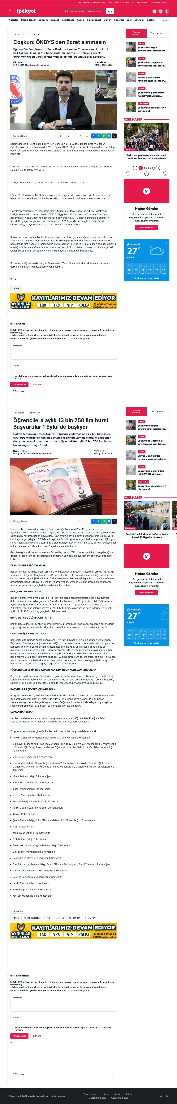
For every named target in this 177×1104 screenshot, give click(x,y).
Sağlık (150, 20)
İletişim (129, 1094)
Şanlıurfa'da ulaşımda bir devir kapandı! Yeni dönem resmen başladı (151, 66)
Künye (105, 1094)
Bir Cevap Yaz (17, 324)
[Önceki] (128, 179)
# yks (49, 918)
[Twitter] (161, 1096)
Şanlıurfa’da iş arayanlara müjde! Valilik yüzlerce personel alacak (151, 96)
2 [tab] (140, 174)
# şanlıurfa (90, 918)
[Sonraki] (165, 179)
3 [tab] (146, 174)
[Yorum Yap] (75, 135)
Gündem (43, 20)
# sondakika (74, 918)
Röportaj (119, 20)
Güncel (141, 58)
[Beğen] (61, 135)
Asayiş (80, 20)
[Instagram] (167, 1096)
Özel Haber (68, 20)
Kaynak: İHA (18, 911)
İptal (27, 976)
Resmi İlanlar (28, 20)
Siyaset (54, 20)
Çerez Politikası (119, 1098)
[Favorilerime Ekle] (68, 135)
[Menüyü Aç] (10, 11)
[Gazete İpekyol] (26, 11)
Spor (129, 20)
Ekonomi (139, 20)
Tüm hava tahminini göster (146, 284)
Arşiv (117, 1094)
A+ (81, 136)
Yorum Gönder (19, 384)
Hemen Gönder (147, 233)
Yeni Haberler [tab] (156, 33)
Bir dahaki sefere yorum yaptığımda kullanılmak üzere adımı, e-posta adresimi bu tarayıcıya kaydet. (63, 377)
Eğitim (107, 20)
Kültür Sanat (94, 20)
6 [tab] (146, 179)
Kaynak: (16, 288)
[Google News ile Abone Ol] (20, 136)
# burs (16, 918)
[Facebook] (155, 1096)
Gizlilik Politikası (97, 1098)
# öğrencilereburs (32, 918)
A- (87, 136)
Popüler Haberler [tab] (136, 33)
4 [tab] (152, 174)
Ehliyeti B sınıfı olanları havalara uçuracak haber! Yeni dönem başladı (151, 81)
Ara (110, 11)
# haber (60, 918)
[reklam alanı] (63, 301)
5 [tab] (158, 174)
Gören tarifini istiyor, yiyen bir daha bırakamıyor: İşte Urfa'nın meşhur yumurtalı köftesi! (146, 164)
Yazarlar (13, 20)
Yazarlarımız (89, 1094)
